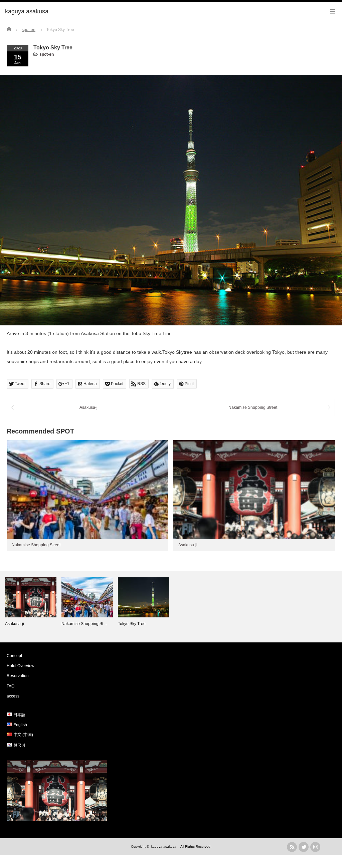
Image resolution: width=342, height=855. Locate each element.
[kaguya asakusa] (29, 11)
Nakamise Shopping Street (252, 407)
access (13, 696)
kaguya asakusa (165, 846)
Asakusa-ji (89, 407)
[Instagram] (315, 847)
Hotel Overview (20, 665)
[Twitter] (304, 847)
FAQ (10, 686)
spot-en (46, 54)
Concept (14, 655)
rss (292, 847)
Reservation (18, 675)
